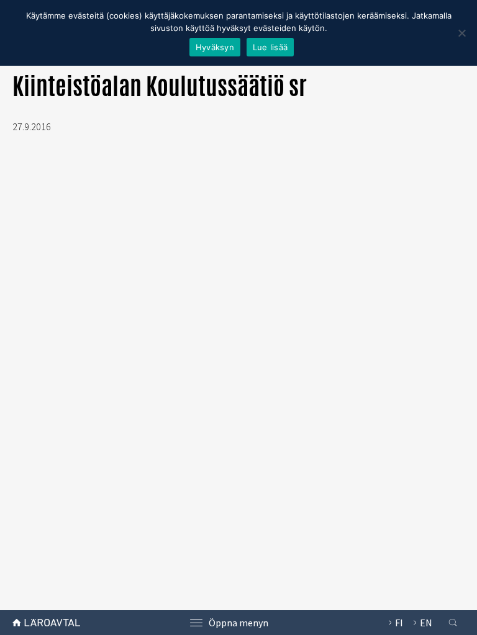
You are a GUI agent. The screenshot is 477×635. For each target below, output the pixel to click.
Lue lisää (270, 47)
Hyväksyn (215, 47)
